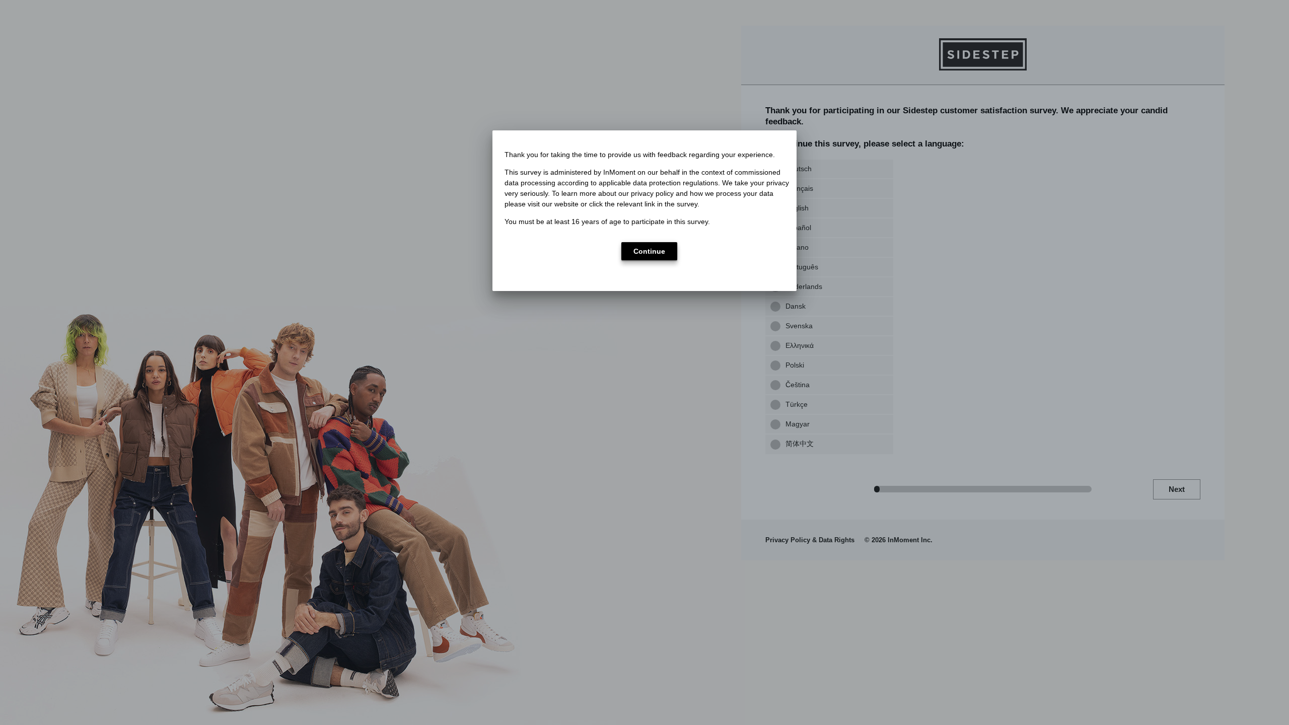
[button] (649, 251)
